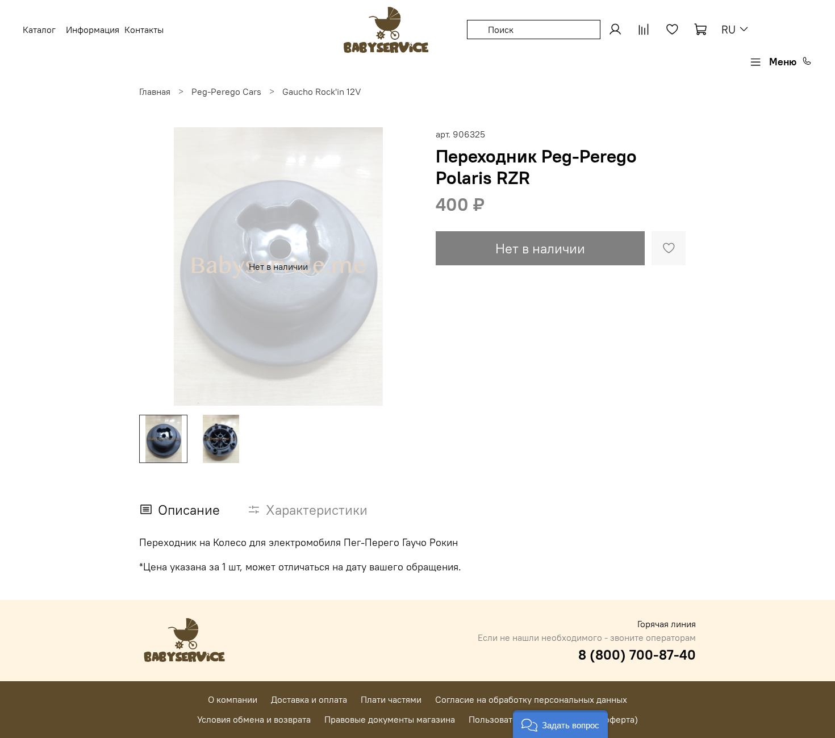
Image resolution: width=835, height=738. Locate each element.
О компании (232, 699)
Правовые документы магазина (389, 719)
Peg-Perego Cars (226, 91)
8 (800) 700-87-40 (637, 654)
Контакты (144, 29)
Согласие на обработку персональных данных (531, 699)
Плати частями (391, 699)
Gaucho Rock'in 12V (321, 91)
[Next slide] (399, 266)
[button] (560, 724)
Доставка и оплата (309, 699)
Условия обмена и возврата (254, 719)
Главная (154, 91)
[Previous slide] (157, 266)
